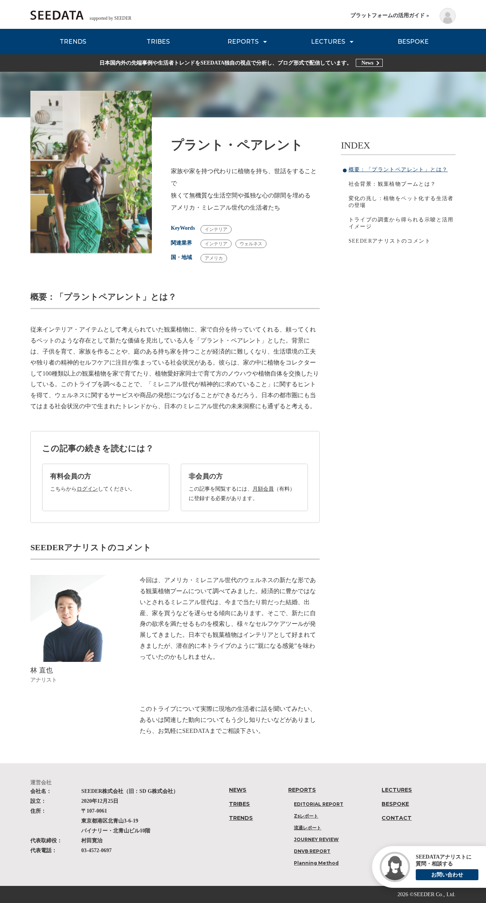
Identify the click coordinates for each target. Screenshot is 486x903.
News (367, 63)
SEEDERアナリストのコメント (390, 241)
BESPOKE (413, 41)
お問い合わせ (447, 875)
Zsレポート (306, 816)
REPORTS (243, 41)
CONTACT (397, 818)
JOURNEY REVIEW (316, 839)
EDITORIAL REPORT (318, 804)
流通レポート (307, 827)
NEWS (237, 789)
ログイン (87, 489)
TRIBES (158, 41)
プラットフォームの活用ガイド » (389, 15)
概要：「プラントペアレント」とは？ (398, 169)
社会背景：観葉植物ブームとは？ (392, 184)
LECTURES (328, 41)
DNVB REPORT (312, 851)
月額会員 (263, 489)
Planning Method (316, 863)
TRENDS (73, 41)
